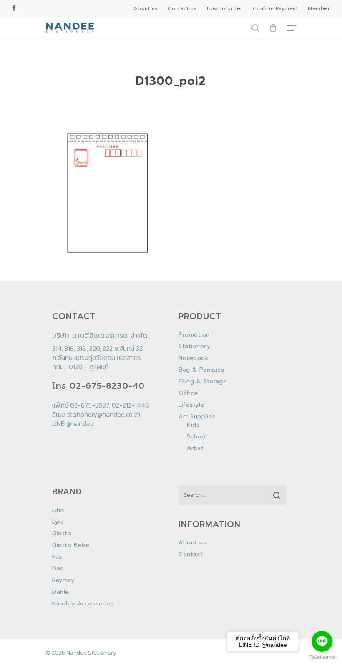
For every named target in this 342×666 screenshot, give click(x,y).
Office (188, 393)
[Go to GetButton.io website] (322, 657)
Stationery (194, 346)
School (197, 437)
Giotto (61, 533)
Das (57, 569)
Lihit (58, 510)
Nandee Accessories (82, 604)
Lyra (58, 522)
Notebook (194, 358)
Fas (57, 557)
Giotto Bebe (71, 545)
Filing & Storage (203, 381)
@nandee (80, 423)
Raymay (63, 580)
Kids (193, 425)
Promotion (194, 335)
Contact (191, 554)
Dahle (60, 592)
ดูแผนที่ (98, 367)
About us (192, 543)
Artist (195, 448)
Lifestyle (191, 405)
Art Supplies (197, 417)
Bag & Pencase (202, 370)
